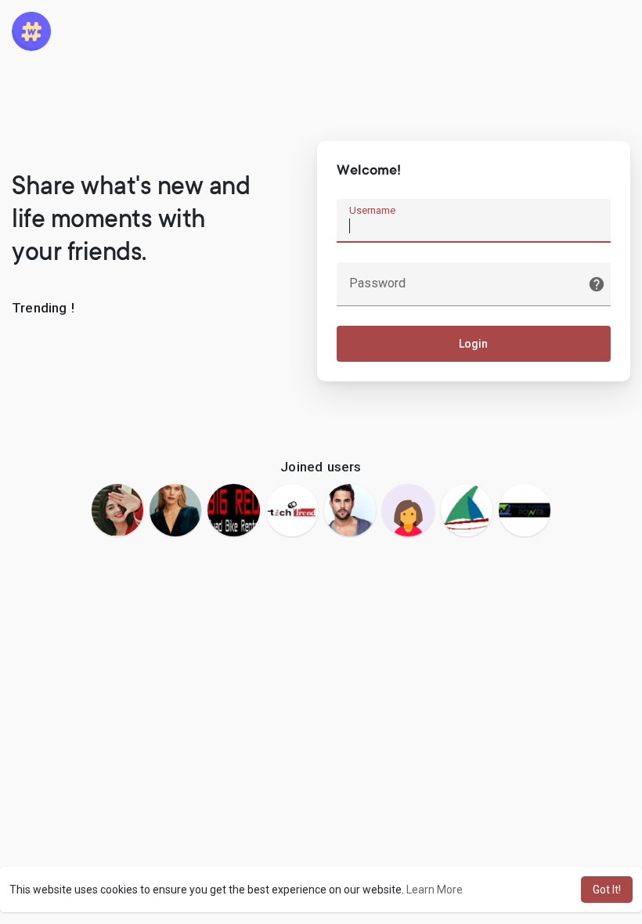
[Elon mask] (292, 510)
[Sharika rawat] (117, 510)
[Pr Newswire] (524, 510)
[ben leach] (350, 510)
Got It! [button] (607, 889)
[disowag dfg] (175, 510)
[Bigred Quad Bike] (233, 510)
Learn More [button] (434, 889)
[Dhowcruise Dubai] (466, 510)
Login (473, 343)
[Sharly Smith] (408, 510)
